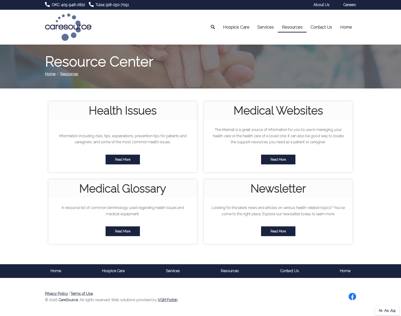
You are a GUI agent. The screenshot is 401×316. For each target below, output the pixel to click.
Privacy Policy (56, 293)
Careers (349, 5)
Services (265, 27)
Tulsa (112, 5)
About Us (322, 5)
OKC (68, 5)
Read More (122, 159)
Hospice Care (236, 27)
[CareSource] (68, 27)
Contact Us (321, 27)
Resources (292, 27)
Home (346, 27)
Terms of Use (82, 293)
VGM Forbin (168, 300)
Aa (380, 310)
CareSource (68, 300)
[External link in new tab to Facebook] (352, 297)
